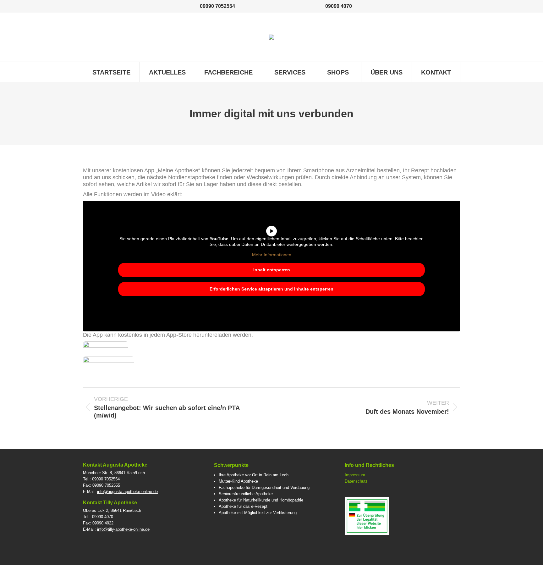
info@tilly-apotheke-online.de (123, 529)
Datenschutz (356, 481)
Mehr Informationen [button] (271, 254)
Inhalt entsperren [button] (271, 269)
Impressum (355, 475)
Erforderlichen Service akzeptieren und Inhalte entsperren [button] (271, 288)
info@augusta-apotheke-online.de (127, 491)
